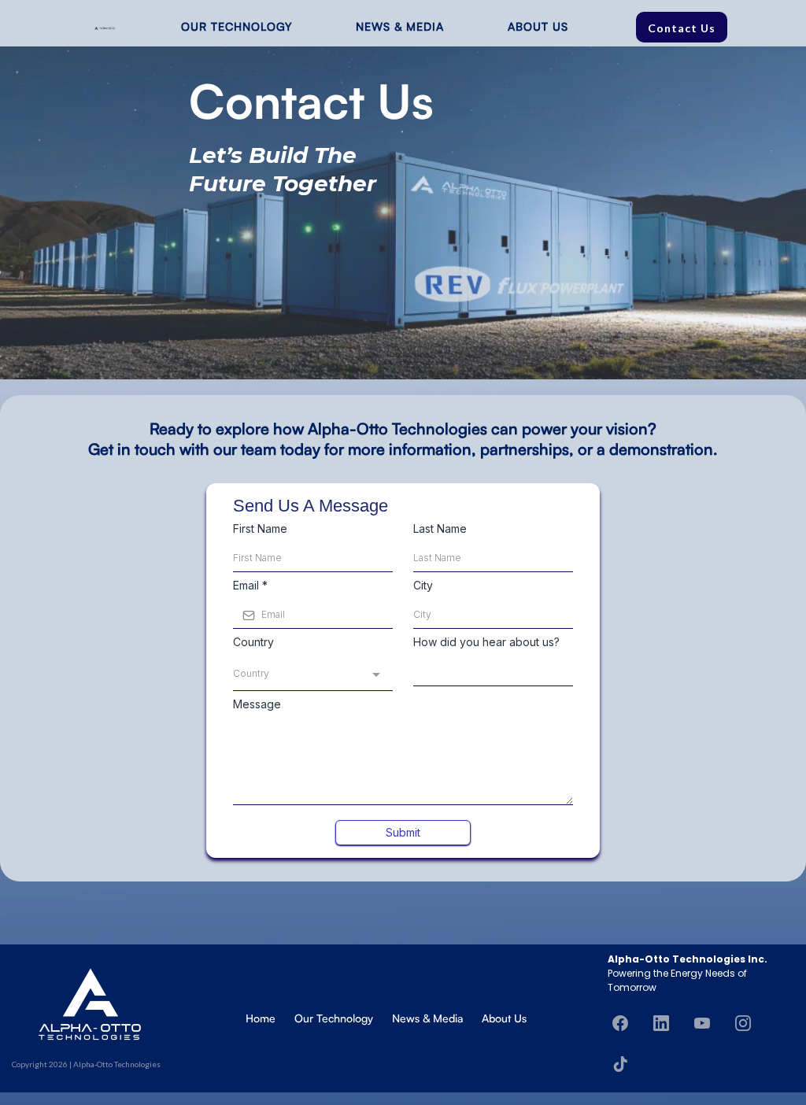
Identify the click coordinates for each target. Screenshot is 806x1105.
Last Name (440, 528)
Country (253, 642)
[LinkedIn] (661, 1023)
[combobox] (313, 675)
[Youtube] (702, 1023)
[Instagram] (743, 1023)
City (423, 585)
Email (250, 585)
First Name (260, 528)
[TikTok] (620, 1064)
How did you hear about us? (486, 642)
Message (257, 704)
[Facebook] (620, 1023)
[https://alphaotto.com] (105, 27)
